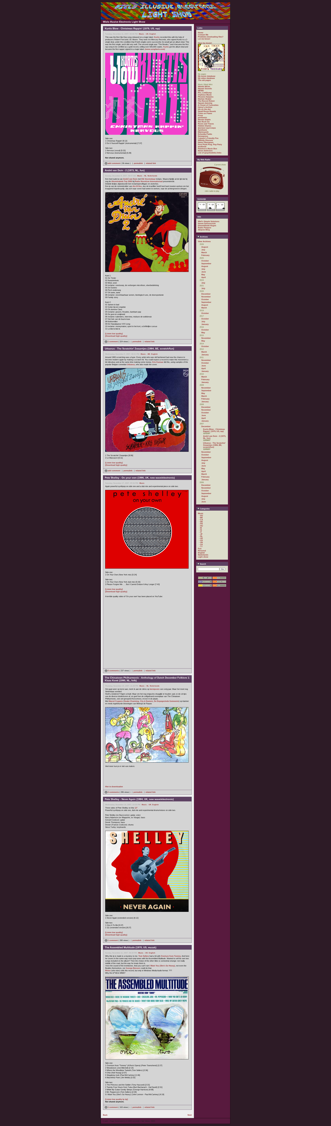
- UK (149, 805)
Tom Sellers (143, 956)
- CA (201, 520)
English (152, 34)
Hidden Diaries (204, 126)
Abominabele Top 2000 (121, 181)
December (205, 294)
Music (141, 34)
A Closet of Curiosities (208, 105)
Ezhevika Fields (205, 134)
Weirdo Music (204, 86)
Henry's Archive (205, 107)
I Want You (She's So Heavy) (162, 966)
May (203, 275)
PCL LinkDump (205, 93)
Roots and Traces (206, 124)
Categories (204, 509)
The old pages (204, 80)
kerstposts (154, 689)
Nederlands (152, 176)
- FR (201, 524)
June (203, 272)
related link (151, 163)
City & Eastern (146, 701)
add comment (114, 163)
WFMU (201, 91)
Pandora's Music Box (207, 149)
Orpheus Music (205, 95)
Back (105, 1115)
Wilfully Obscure (205, 140)
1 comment (112, 341)
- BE (148, 354)
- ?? (201, 546)
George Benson (133, 968)
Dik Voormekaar (148, 179)
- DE (201, 522)
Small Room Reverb (207, 111)
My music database (206, 76)
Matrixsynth (203, 132)
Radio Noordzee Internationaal (149, 181)
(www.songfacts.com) (155, 49)
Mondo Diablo (204, 120)
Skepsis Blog (204, 230)
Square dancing (205, 103)
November (206, 297)
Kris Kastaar (157, 362)
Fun (200, 549)
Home (200, 33)
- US (146, 34)
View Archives (204, 241)
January (205, 324)
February (205, 255)
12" (136, 808)
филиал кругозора (207, 128)
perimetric (202, 117)
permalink (138, 163)
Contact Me (203, 35)
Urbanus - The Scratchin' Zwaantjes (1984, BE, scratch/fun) (214, 445)
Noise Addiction (205, 151)
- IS (200, 530)
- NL (145, 176)
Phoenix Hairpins (205, 97)
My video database (206, 78)
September (206, 263)
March (204, 252)
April (203, 277)
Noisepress (203, 136)
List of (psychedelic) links (209, 153)
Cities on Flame (205, 113)
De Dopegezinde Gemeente (166, 701)
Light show (203, 557)
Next (190, 1115)
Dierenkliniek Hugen (207, 226)
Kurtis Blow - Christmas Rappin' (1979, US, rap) (214, 430)
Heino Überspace (205, 142)
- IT (200, 532)
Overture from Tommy (171, 956)
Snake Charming (131, 701)
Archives (203, 237)
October (205, 261)
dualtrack (202, 146)
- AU (201, 515)
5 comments (113, 671)
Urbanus (131, 364)
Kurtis (156, 37)
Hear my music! (205, 43)
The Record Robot (206, 101)
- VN (201, 542)
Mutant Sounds (205, 88)
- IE (200, 528)
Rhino (108, 970)
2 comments (113, 792)
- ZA (201, 544)
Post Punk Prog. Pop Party (210, 144)
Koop (200, 115)
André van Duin (130, 179)
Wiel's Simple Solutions (208, 221)
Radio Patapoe (204, 228)
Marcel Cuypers (116, 701)
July (203, 250)
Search (202, 564)
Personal (202, 551)
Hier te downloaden (114, 787)
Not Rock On (204, 122)
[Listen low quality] (114, 334)
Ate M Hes (137, 186)
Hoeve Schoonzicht (207, 223)
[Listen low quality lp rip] (116, 1099)
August (204, 247)
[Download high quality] (116, 336)
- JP (200, 534)
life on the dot (204, 109)
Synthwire (202, 130)
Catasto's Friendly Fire (208, 138)
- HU (201, 526)
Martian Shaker (204, 99)
